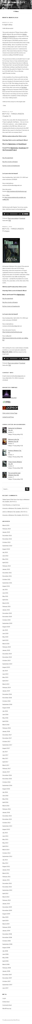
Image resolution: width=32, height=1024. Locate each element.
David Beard (22, 144)
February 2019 (6, 687)
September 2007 (7, 984)
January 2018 (6, 731)
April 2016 (5, 802)
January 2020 (6, 650)
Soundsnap (22, 148)
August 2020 (6, 626)
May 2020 (5, 637)
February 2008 (6, 968)
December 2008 (7, 934)
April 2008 (5, 961)
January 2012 (6, 870)
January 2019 (6, 691)
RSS (10, 220)
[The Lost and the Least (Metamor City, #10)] (5, 475)
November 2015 (7, 819)
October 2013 (6, 853)
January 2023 (6, 532)
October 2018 (6, 701)
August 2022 (6, 549)
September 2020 (7, 623)
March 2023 (5, 525)
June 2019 (5, 674)
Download (22, 218)
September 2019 (7, 664)
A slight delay (7, 25)
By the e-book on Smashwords (11, 165)
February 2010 (6, 900)
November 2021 (7, 576)
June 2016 (5, 795)
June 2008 (5, 954)
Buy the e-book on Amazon (10, 161)
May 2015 (5, 839)
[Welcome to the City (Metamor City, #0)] (5, 441)
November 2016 (7, 778)
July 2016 (5, 792)
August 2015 (6, 829)
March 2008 (5, 964)
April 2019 (5, 681)
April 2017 (5, 762)
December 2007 (7, 974)
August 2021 (6, 586)
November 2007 (7, 978)
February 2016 (6, 809)
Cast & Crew (16, 505)
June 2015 (5, 836)
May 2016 (5, 799)
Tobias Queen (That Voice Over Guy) (12, 499)
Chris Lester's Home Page (9, 413)
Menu (17, 11)
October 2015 (6, 822)
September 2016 (7, 785)
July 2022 (5, 552)
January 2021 (6, 610)
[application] (16, 214)
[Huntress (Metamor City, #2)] (5, 453)
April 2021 (5, 599)
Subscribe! (13, 397)
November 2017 (7, 738)
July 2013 (5, 860)
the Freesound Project (9, 150)
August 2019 (6, 667)
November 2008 (7, 937)
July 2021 (5, 589)
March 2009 (5, 924)
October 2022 (6, 542)
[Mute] (23, 214)
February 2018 (6, 728)
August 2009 (6, 914)
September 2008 (7, 944)
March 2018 (5, 724)
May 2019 (5, 677)
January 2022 (6, 569)
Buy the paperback (7, 158)
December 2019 (7, 654)
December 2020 (7, 613)
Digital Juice (12, 144)
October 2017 (6, 741)
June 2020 (5, 633)
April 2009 (5, 920)
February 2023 (6, 529)
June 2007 (5, 988)
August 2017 (6, 748)
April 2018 (5, 721)
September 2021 (7, 583)
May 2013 (5, 863)
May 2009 (5, 917)
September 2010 (7, 890)
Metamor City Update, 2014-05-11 (19, 508)
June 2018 (5, 714)
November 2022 (7, 539)
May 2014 (5, 843)
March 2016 (5, 805)
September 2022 (7, 545)
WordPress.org (6, 1008)
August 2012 (6, 866)
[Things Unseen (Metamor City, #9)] (5, 464)
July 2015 (5, 832)
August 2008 (6, 947)
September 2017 (7, 745)
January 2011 (6, 880)
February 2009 (6, 927)
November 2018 (7, 697)
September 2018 (7, 704)
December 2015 (7, 816)
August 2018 (6, 708)
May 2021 (5, 596)
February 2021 (6, 606)
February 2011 (6, 876)
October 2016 (6, 782)
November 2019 (7, 657)
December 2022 (7, 535)
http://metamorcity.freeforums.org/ (17, 191)
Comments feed (7, 1005)
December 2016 (7, 775)
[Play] (4, 214)
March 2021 (5, 603)
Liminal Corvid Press (8, 417)
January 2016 (6, 812)
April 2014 (5, 846)
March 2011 (5, 873)
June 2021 (5, 593)
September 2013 (7, 856)
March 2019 (5, 684)
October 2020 (6, 620)
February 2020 (6, 647)
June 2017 (5, 755)
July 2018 (5, 711)
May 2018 (5, 718)
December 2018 (7, 694)
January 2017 (6, 772)
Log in (4, 998)
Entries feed (5, 1002)
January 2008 (6, 971)
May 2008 (5, 957)
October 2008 (6, 941)
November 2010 (7, 887)
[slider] (26, 213)
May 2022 (5, 559)
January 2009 (6, 930)
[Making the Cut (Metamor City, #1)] (5, 430)
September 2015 (7, 826)
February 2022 (6, 566)
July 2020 (5, 630)
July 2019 (5, 670)
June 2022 (5, 556)
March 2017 (5, 765)
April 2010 (5, 893)
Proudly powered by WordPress (11, 1020)
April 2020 (5, 640)
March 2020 (5, 643)
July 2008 (5, 951)
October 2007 (6, 981)
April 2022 (5, 562)
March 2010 (5, 897)
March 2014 (5, 849)
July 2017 (5, 751)
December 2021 (7, 572)
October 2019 (6, 660)
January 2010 (6, 903)
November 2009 (7, 910)
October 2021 (6, 579)
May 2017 (5, 758)
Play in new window (13, 218)
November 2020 (7, 616)
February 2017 (6, 768)
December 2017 (7, 735)
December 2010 (7, 883)
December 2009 (7, 907)
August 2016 (6, 789)
